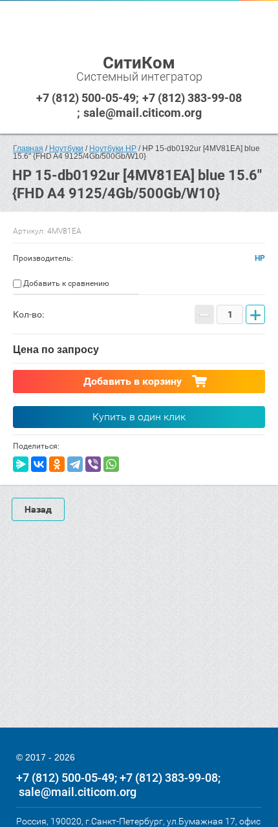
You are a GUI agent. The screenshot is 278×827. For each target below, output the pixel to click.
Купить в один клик (139, 417)
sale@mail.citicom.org (142, 112)
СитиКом (139, 62)
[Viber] (93, 464)
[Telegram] (75, 464)
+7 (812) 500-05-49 (86, 98)
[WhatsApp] (111, 464)
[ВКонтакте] (39, 464)
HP (260, 258)
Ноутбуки (66, 148)
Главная (28, 148)
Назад (38, 509)
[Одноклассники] (57, 464)
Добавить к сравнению (65, 283)
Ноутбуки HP (112, 148)
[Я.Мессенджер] (20, 464)
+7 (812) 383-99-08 (192, 98)
